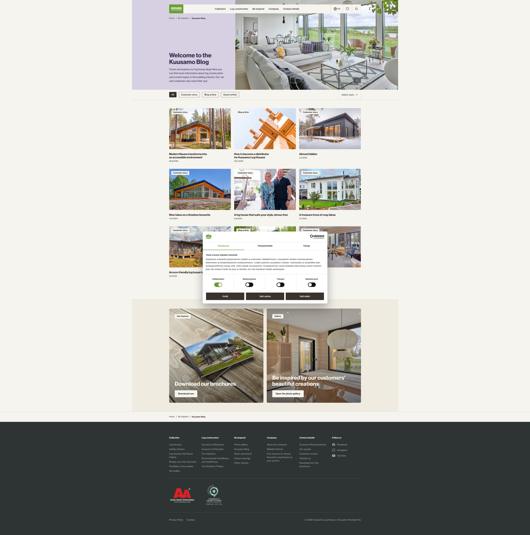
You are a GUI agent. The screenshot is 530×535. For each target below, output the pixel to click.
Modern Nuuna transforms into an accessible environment (188, 155)
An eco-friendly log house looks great (192, 272)
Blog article (210, 94)
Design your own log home (182, 461)
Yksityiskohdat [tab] (265, 246)
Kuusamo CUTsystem (213, 449)
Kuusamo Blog (241, 449)
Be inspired (183, 18)
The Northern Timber (212, 466)
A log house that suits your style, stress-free (261, 215)
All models (174, 470)
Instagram (342, 450)
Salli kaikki (305, 296)
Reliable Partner (275, 449)
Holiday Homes (177, 449)
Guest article (230, 94)
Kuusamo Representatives (312, 444)
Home (172, 18)
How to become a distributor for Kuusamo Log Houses (251, 155)
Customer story (189, 94)
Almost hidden (308, 154)
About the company (277, 444)
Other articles (241, 462)
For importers (209, 453)
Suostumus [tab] (223, 246)
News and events (243, 453)
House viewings (242, 458)
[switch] (249, 284)
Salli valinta (265, 296)
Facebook (342, 444)
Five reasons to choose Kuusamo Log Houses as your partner (279, 457)
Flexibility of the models (181, 466)
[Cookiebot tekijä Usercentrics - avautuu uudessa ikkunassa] (312, 237)
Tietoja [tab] (306, 246)
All (173, 94)
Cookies (191, 519)
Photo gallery (241, 444)
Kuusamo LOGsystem (213, 444)
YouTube (341, 455)
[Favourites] (347, 9)
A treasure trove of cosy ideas (317, 215)
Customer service (308, 453)
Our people (305, 449)
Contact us (305, 458)
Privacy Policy (176, 519)
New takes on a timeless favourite (189, 215)
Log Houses (175, 444)
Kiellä (225, 296)
